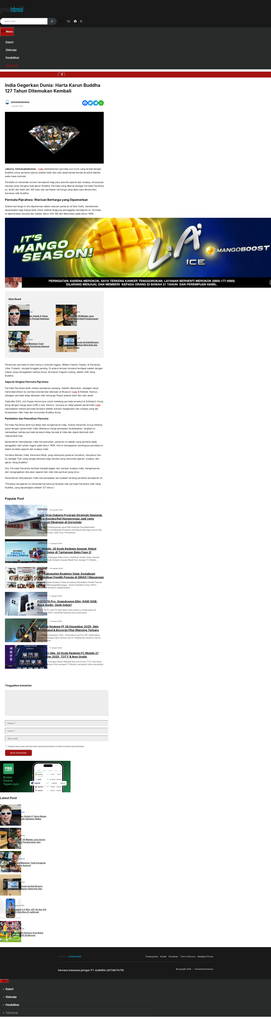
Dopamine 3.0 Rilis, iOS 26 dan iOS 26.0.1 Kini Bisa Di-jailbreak (28, 910)
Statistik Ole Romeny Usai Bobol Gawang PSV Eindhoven (27, 934)
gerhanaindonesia (20, 102)
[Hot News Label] (61, 74)
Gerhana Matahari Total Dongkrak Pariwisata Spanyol (34, 345)
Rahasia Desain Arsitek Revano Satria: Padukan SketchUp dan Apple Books (83, 345)
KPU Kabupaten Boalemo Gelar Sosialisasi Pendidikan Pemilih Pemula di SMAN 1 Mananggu (70, 575)
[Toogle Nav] (68, 21)
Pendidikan (12, 57)
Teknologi (12, 65)
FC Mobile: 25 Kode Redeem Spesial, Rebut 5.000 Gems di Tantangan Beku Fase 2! (66, 550)
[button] (61, 21)
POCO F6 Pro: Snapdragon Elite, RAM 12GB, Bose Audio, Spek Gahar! (67, 603)
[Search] (51, 21)
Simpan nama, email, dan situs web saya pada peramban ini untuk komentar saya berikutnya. (46, 746)
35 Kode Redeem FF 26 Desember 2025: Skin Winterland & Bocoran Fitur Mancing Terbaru (68, 628)
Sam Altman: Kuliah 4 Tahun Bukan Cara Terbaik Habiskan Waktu (34, 319)
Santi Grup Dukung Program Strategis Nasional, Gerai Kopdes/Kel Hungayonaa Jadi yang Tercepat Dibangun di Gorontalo (70, 518)
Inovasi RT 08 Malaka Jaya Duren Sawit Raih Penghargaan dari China (82, 319)
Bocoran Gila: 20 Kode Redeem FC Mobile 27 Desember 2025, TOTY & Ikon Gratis (68, 654)
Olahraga (11, 49)
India (40, 169)
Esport (10, 42)
